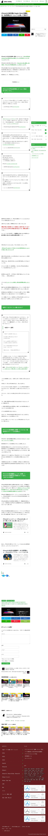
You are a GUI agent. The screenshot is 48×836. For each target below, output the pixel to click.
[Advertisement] (15, 45)
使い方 (25, 779)
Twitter (13, 720)
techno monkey (36, 834)
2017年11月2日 (16, 106)
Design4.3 (26, 770)
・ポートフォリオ (34, 157)
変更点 (37, 779)
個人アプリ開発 (29, 779)
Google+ (23, 720)
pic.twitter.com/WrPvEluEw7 (8, 144)
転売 (30, 781)
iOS (7, 602)
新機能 (42, 779)
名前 (2, 645)
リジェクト (32, 778)
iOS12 (3, 756)
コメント (3, 633)
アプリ (3, 790)
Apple (4, 602)
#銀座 (4, 118)
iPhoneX (23, 602)
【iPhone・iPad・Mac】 (34, 1)
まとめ (38, 773)
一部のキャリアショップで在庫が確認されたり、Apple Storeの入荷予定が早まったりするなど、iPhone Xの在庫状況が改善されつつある (15, 489)
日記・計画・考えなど (36, 139)
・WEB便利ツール (34, 155)
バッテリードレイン (32, 776)
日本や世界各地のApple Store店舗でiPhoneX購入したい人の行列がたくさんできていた (15, 58)
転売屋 (4, 605)
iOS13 (3, 759)
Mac (3, 787)
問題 (34, 779)
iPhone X (4, 600)
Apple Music (33, 768)
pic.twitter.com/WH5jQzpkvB (12, 123)
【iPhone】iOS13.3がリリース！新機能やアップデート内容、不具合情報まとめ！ (40, 35)
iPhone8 (19, 602)
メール (2, 649)
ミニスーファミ (26, 778)
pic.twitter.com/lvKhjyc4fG (12, 163)
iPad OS (4, 763)
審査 (39, 779)
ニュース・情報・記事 (36, 136)
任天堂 (43, 778)
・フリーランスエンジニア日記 (37, 153)
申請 (25, 781)
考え (27, 781)
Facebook (17, 720)
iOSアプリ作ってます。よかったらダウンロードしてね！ (24, 4)
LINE (3, 783)
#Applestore (7, 118)
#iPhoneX (14, 118)
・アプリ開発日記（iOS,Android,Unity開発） (33, 751)
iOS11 (11, 602)
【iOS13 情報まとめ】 (19, 1)
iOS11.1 (42, 770)
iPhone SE (4, 766)
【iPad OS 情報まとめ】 (26, 1)
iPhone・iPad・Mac (11, 600)
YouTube (34, 773)
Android (25, 768)
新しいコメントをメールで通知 (8, 658)
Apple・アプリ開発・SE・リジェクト (38, 126)
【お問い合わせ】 (41, 1)
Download (42, 788)
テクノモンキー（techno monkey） (14, 714)
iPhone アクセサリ (6, 777)
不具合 (40, 778)
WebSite (8, 720)
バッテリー (26, 776)
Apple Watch (38, 768)
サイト (2, 654)
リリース (36, 778)
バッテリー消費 (38, 776)
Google (33, 770)
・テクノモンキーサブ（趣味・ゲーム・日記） (34, 749)
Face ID (30, 770)
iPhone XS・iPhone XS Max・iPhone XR (11, 773)
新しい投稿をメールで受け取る (8, 660)
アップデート (42, 773)
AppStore (42, 768)
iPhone (14, 602)
